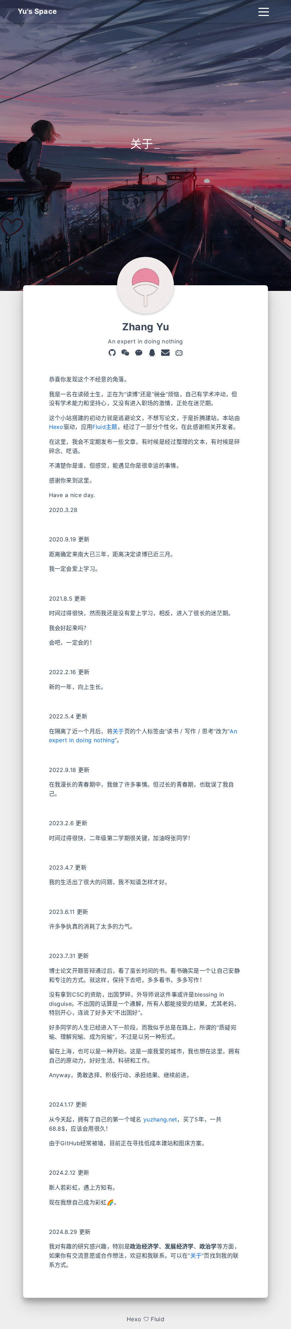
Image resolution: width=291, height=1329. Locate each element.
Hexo (56, 426)
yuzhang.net (160, 1119)
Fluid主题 (104, 426)
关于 (118, 731)
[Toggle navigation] (263, 11)
